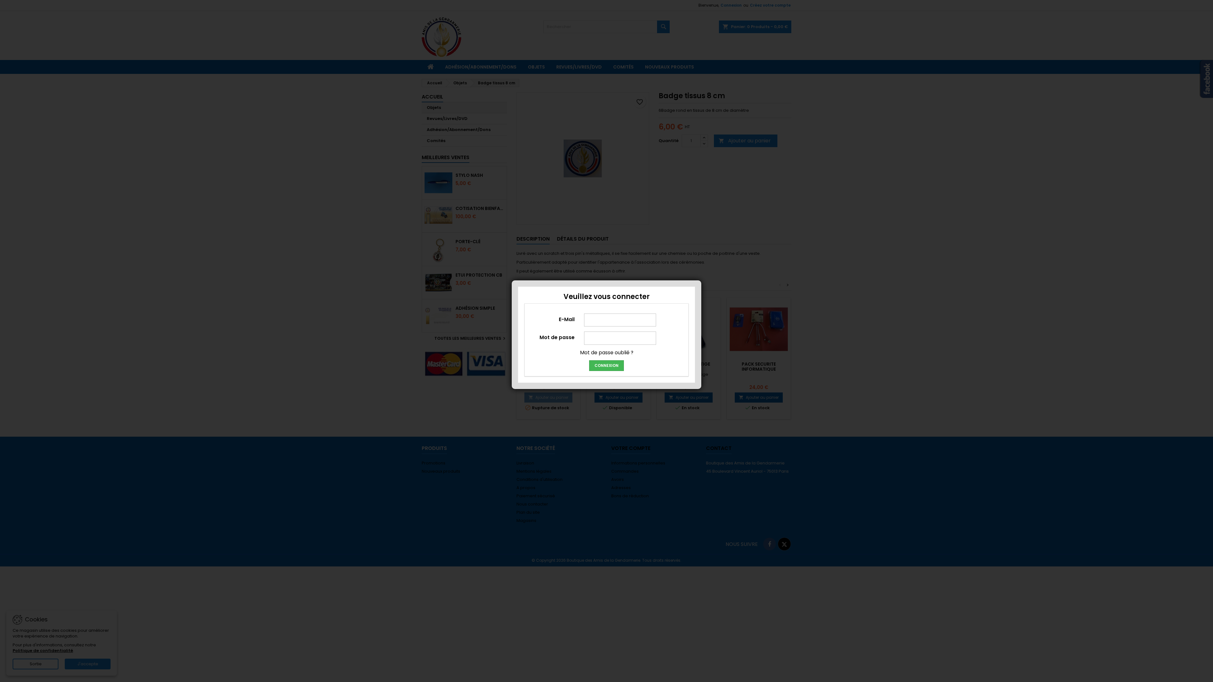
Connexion (606, 365)
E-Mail (567, 319)
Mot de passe (557, 337)
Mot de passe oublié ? (606, 352)
